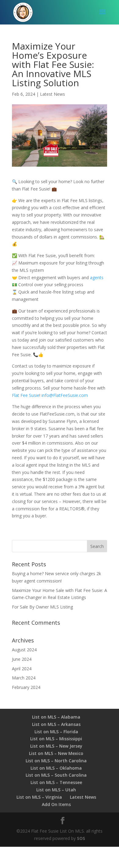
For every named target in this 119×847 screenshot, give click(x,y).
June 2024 (21, 659)
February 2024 (26, 687)
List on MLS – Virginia (39, 797)
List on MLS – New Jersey (56, 746)
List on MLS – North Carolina (56, 761)
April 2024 (21, 668)
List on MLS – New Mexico (56, 753)
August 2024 (24, 650)
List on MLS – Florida (56, 731)
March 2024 (23, 678)
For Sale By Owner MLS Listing (42, 607)
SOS (81, 838)
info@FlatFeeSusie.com (64, 395)
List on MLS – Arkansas (56, 724)
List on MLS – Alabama (56, 717)
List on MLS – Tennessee (56, 782)
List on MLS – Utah (56, 790)
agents (96, 277)
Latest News (52, 94)
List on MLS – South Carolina (56, 775)
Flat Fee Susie (25, 395)
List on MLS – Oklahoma (56, 768)
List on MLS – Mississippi (56, 739)
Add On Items (56, 804)
